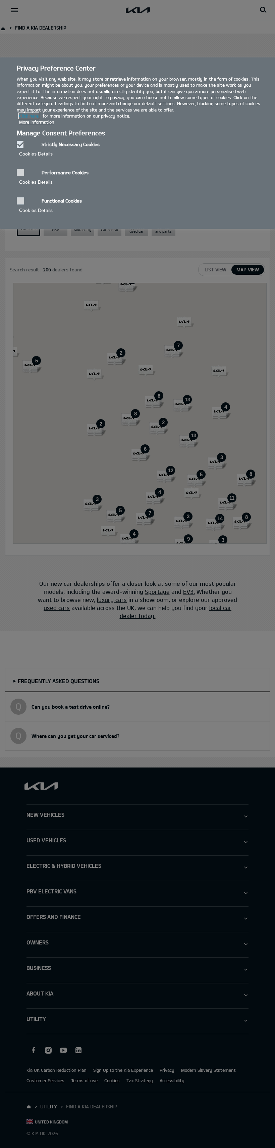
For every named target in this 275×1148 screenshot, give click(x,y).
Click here (29, 116)
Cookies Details (36, 154)
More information (36, 122)
